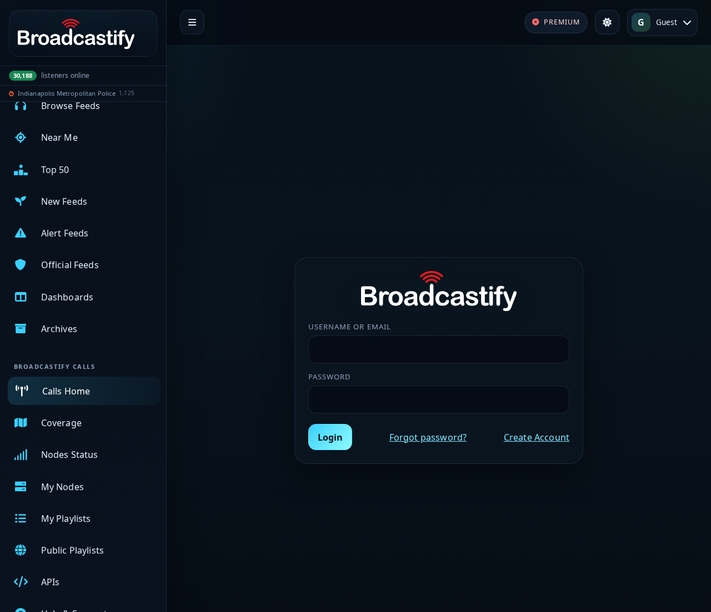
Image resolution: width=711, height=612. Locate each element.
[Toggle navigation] (192, 22)
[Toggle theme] (607, 22)
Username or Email (349, 327)
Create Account (536, 437)
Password (329, 377)
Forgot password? (428, 437)
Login (330, 437)
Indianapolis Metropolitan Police (67, 93)
